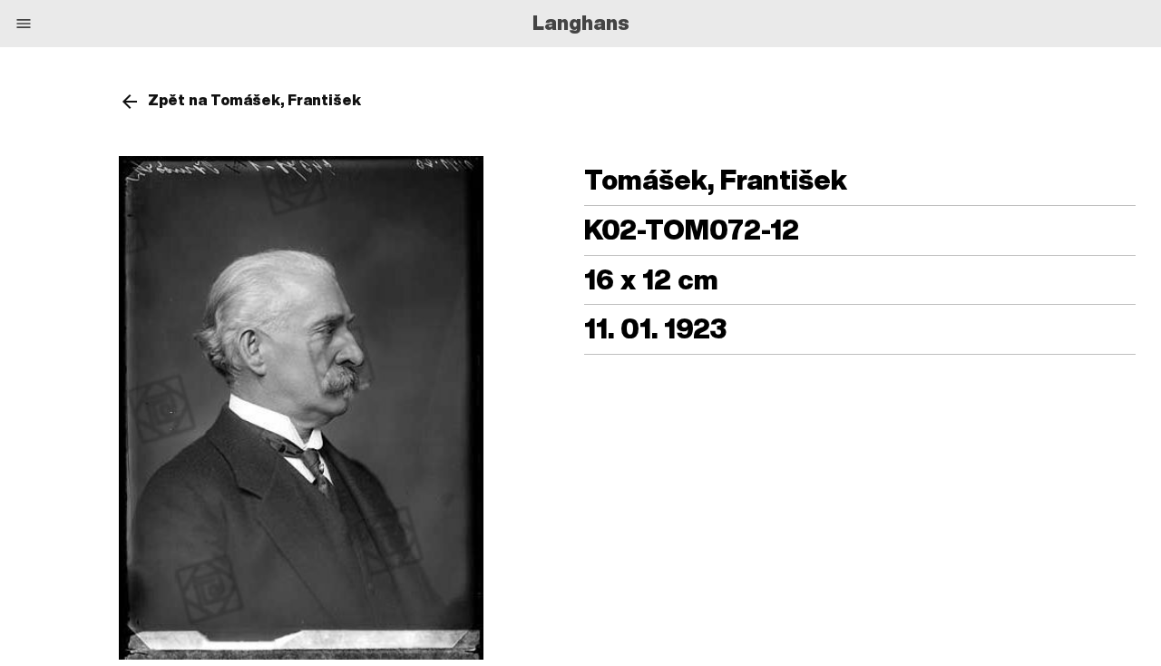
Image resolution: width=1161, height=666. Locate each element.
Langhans (580, 23)
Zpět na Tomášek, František (254, 100)
